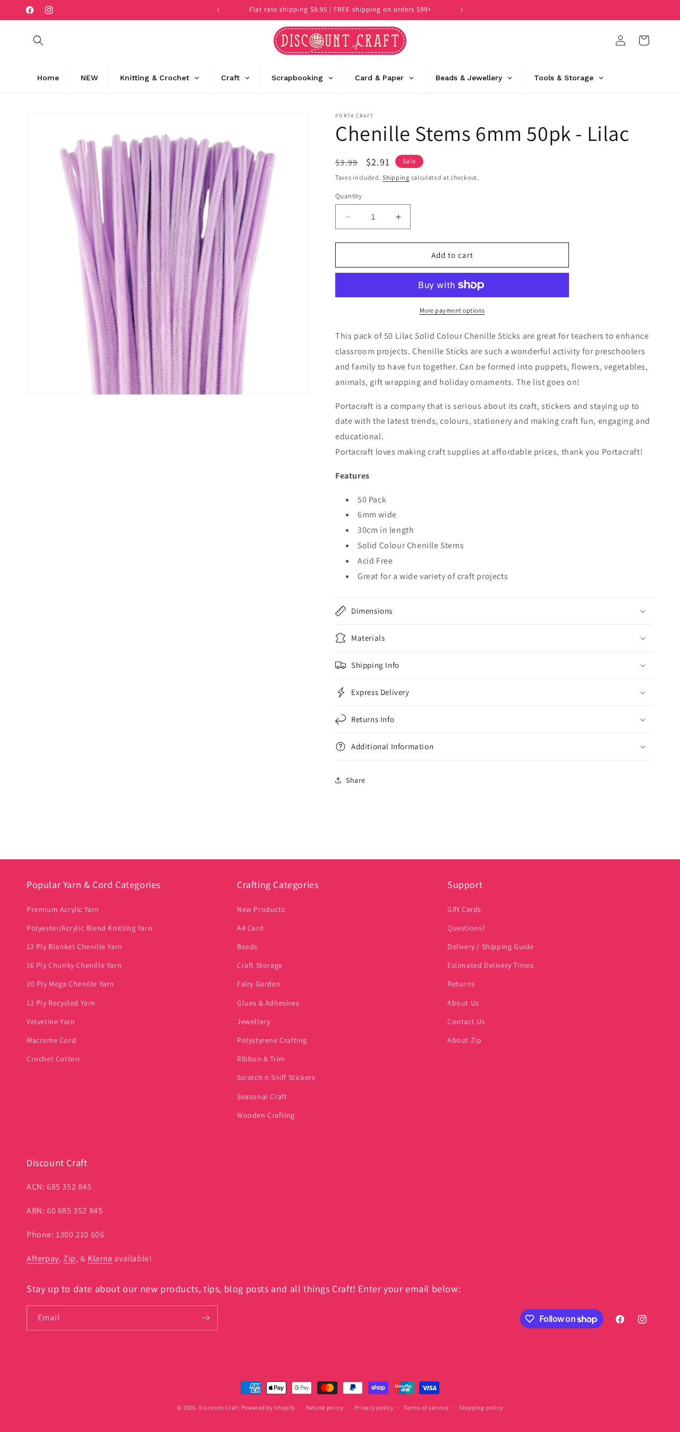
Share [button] (356, 780)
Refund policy (325, 1407)
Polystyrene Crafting (272, 1040)
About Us (463, 1003)
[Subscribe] (205, 1317)
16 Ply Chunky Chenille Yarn (74, 965)
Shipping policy (481, 1407)
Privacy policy (374, 1407)
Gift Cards (464, 909)
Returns (460, 984)
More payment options (452, 310)
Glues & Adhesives (268, 1003)
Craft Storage (260, 965)
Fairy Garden (258, 984)
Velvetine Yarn (51, 1021)
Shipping (396, 177)
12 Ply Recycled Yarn (61, 1003)
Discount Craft (219, 1407)
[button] (38, 40)
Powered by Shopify (268, 1407)
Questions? (466, 928)
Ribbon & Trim (261, 1058)
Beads (247, 946)
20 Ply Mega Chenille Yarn (70, 984)
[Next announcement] (461, 10)
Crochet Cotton (53, 1058)
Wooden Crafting (266, 1115)
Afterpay (43, 1258)
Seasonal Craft (262, 1096)
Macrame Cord (51, 1040)
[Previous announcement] (218, 10)
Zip (69, 1258)
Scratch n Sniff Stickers (276, 1077)
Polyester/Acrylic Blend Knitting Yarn (89, 928)
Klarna (100, 1258)
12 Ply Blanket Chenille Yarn (75, 946)
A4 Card (250, 928)
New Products (261, 909)
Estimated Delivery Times (490, 965)
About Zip (464, 1040)
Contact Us (466, 1021)
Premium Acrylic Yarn (63, 909)
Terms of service (426, 1407)
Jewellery (253, 1021)
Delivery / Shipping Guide (490, 946)
